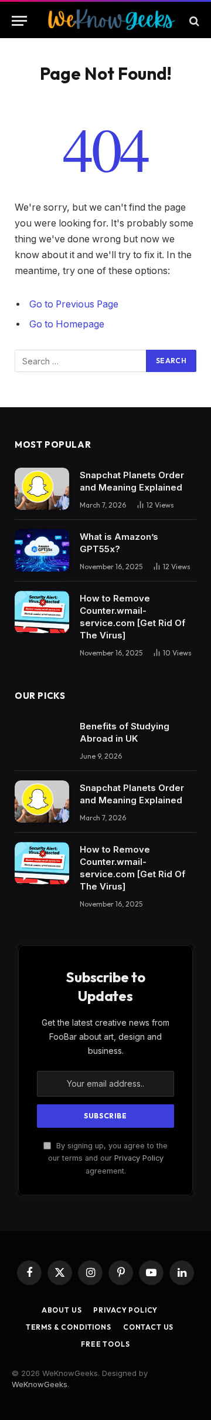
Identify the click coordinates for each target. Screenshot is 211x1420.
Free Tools (105, 1344)
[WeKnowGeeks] (110, 21)
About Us (62, 1310)
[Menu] (19, 21)
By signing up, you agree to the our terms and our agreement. (108, 1158)
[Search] (193, 21)
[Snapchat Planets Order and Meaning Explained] (42, 489)
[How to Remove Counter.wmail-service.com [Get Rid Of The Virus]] (42, 612)
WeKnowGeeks (39, 1384)
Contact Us (148, 1327)
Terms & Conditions (68, 1327)
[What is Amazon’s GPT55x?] (42, 550)
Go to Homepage (66, 324)
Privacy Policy (139, 1158)
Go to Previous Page (73, 304)
